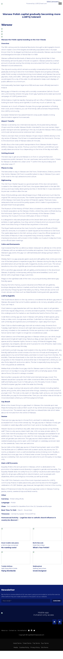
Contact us (12, 630)
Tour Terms (44, 643)
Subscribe (56, 600)
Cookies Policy (24, 647)
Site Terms (44, 647)
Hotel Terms (17, 643)
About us (4, 630)
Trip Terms (36, 643)
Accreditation (22, 630)
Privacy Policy (35, 647)
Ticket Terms (27, 643)
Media (16, 647)
